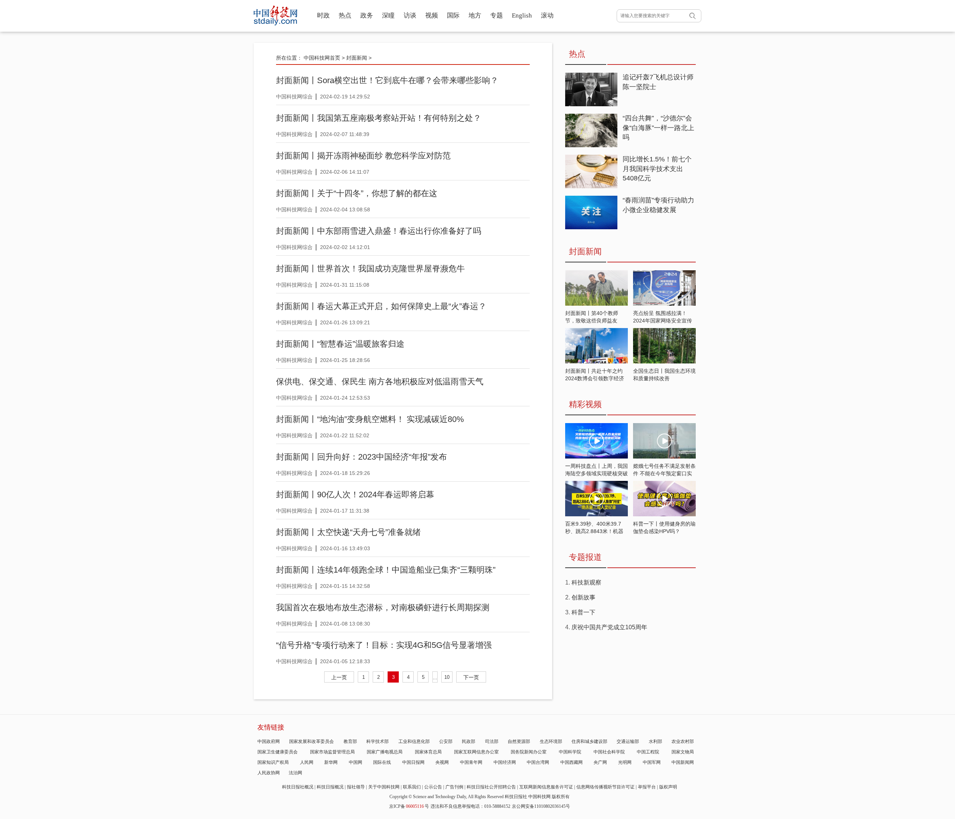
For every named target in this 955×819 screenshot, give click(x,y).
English (522, 15)
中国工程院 (648, 752)
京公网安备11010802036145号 (541, 806)
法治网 (295, 772)
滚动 (547, 15)
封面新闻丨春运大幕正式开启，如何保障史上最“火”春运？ (381, 306)
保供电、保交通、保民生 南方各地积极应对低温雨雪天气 (379, 381)
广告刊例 (454, 787)
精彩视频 (585, 404)
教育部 (350, 741)
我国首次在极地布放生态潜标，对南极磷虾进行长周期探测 (382, 607)
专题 (496, 15)
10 (447, 677)
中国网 (355, 762)
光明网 (625, 762)
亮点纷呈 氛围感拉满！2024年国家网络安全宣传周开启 (662, 320)
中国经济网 (505, 762)
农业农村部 (682, 741)
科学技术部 (377, 741)
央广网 (600, 762)
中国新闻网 (682, 762)
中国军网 (652, 762)
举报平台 (647, 787)
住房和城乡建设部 (589, 741)
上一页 (339, 677)
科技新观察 (586, 582)
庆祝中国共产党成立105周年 (609, 627)
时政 (323, 15)
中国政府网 (268, 741)
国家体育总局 (428, 752)
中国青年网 (471, 762)
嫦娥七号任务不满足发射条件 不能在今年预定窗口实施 (664, 473)
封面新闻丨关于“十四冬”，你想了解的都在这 (356, 193)
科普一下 (583, 612)
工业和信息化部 (414, 741)
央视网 (442, 762)
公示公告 (433, 787)
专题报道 (585, 557)
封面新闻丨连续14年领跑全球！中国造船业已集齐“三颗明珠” (385, 569)
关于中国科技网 (384, 787)
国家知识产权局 (273, 762)
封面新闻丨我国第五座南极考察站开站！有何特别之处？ (378, 118)
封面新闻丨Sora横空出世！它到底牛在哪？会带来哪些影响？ (387, 80)
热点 (345, 15)
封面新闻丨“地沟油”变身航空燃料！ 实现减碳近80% (370, 419)
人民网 (306, 762)
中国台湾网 (538, 762)
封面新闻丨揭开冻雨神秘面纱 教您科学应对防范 (363, 155)
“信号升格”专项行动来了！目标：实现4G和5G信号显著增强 (384, 645)
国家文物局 (682, 752)
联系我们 (412, 787)
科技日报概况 (330, 787)
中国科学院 (570, 752)
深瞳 (388, 15)
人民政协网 (268, 772)
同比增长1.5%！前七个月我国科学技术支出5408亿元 (657, 168)
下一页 (471, 677)
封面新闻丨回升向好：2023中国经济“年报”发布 (361, 457)
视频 (431, 15)
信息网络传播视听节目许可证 (605, 787)
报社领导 (356, 787)
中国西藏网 (571, 762)
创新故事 (583, 597)
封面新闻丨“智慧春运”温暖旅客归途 (340, 344)
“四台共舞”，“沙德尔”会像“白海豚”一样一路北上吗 (658, 127)
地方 (475, 15)
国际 (453, 15)
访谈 (410, 15)
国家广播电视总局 (385, 752)
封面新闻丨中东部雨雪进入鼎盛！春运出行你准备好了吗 (378, 231)
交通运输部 (628, 741)
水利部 (655, 741)
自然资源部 (519, 741)
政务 (366, 15)
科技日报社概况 (297, 787)
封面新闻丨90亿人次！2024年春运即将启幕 (355, 494)
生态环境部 (551, 741)
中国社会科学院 (609, 752)
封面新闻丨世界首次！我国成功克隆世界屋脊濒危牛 (370, 268)
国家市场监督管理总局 (332, 752)
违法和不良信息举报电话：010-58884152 (470, 806)
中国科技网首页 (322, 58)
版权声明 (668, 787)
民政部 (468, 741)
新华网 (331, 762)
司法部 (491, 741)
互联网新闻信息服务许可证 (546, 787)
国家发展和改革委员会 (311, 741)
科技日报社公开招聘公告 (491, 787)
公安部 (446, 741)
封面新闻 (356, 58)
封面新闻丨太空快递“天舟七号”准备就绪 (348, 532)
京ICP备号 (409, 806)
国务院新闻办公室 (529, 752)
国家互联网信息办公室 (476, 752)
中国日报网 (413, 762)
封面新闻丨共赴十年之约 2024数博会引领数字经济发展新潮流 (594, 378)
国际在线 (382, 762)
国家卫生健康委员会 (277, 752)
